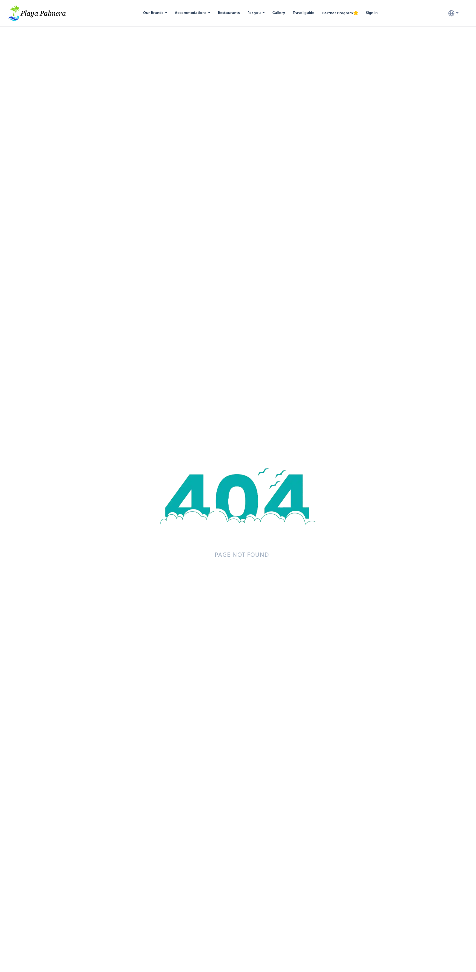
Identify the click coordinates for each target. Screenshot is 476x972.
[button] (155, 13)
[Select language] (453, 13)
